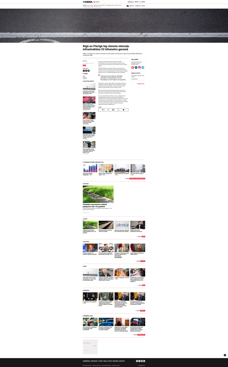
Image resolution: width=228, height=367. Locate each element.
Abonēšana (86, 361)
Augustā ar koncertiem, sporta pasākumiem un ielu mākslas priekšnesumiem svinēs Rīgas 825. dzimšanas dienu (89, 107)
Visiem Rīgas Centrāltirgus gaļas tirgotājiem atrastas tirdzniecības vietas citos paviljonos (137, 279)
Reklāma (115, 361)
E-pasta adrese (134, 79)
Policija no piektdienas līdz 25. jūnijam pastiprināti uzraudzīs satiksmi (105, 328)
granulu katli (86, 350)
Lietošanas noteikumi (96, 365)
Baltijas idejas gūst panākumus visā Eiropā (136, 231)
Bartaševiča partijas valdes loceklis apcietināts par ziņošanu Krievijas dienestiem (136, 329)
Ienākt (143, 1)
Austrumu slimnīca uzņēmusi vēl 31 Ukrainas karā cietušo (122, 231)
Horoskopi (94, 361)
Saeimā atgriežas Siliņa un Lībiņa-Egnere (137, 253)
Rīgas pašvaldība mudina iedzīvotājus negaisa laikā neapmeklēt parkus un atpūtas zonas (89, 151)
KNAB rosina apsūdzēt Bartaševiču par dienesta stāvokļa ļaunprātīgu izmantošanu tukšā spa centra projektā (121, 304)
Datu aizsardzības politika (106, 365)
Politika (86, 241)
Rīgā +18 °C (131, 5)
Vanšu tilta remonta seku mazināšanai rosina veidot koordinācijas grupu (89, 92)
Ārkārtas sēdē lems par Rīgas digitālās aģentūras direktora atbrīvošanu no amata (106, 279)
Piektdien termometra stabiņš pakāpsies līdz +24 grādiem (95, 205)
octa (95, 345)
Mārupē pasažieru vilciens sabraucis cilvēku (105, 231)
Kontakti (122, 361)
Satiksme (85, 77)
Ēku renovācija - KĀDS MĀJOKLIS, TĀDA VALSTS (97, 5)
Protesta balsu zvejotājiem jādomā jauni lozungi (106, 253)
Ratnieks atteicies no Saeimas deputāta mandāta (90, 253)
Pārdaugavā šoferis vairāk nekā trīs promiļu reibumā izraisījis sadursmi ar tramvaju (89, 136)
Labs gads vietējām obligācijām (87, 174)
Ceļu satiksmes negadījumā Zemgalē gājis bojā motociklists (90, 328)
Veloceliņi (85, 78)
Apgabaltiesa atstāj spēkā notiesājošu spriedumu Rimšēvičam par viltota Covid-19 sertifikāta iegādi (121, 329)
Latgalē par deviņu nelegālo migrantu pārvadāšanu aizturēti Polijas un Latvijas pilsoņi (105, 303)
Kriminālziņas (88, 316)
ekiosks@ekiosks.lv (141, 365)
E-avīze (100, 361)
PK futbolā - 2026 (97, 6)
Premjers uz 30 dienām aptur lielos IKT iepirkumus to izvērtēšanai (122, 254)
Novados (86, 290)
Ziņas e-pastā (107, 361)
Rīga (84, 76)
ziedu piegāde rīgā (86, 342)
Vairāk (127, 178)
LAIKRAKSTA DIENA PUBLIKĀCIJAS (94, 162)
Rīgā (84, 65)
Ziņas (85, 219)
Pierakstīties (140, 83)
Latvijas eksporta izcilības (88, 6)
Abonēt (137, 1)
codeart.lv (118, 365)
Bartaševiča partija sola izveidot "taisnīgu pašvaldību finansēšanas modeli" (137, 303)
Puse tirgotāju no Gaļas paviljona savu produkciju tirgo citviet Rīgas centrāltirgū (88, 122)
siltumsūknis (93, 351)
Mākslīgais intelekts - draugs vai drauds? (114, 5)
